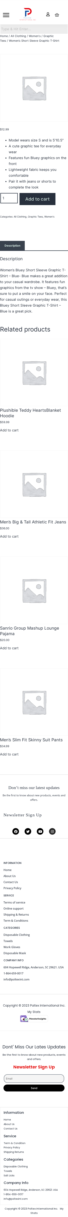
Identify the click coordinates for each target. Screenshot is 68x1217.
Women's (35, 36)
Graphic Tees (35, 216)
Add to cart (37, 199)
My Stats (34, 1012)
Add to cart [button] (9, 430)
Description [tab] (12, 245)
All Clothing (18, 36)
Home (4, 36)
